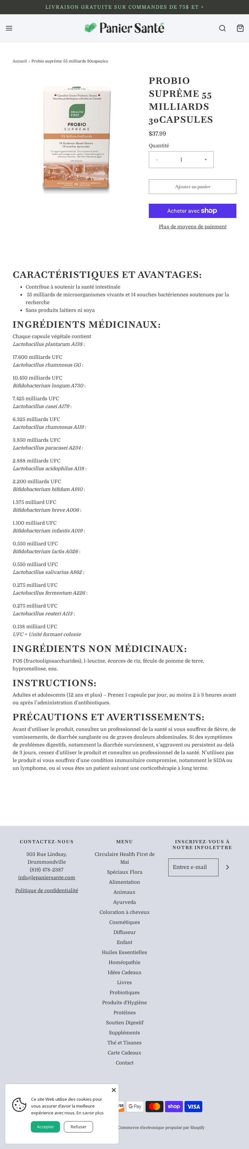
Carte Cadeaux (124, 1053)
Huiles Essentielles (124, 952)
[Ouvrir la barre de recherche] (222, 28)
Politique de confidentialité (46, 890)
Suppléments (124, 1033)
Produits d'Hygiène (124, 1003)
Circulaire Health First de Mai (125, 858)
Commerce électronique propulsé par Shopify (161, 1127)
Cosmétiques (124, 922)
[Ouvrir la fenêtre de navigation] (9, 28)
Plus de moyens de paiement (193, 227)
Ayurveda (124, 902)
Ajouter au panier (192, 186)
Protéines (124, 1013)
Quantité (159, 146)
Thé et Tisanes (124, 1043)
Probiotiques (125, 992)
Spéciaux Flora (124, 872)
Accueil (20, 61)
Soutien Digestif (124, 1023)
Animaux (124, 892)
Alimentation (124, 882)
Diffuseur (124, 932)
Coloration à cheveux (125, 912)
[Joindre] (227, 867)
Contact (125, 1063)
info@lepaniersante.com (46, 878)
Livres (124, 982)
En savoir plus (90, 1113)
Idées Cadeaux (125, 972)
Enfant (124, 942)
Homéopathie (124, 962)
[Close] (114, 1089)
